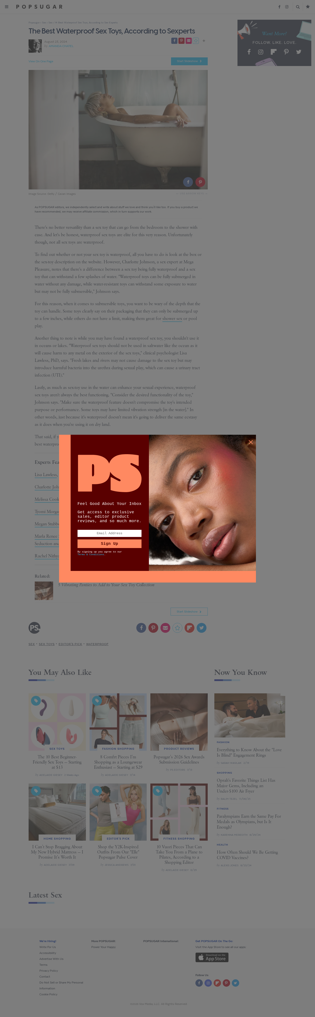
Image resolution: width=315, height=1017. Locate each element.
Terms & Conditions (91, 554)
